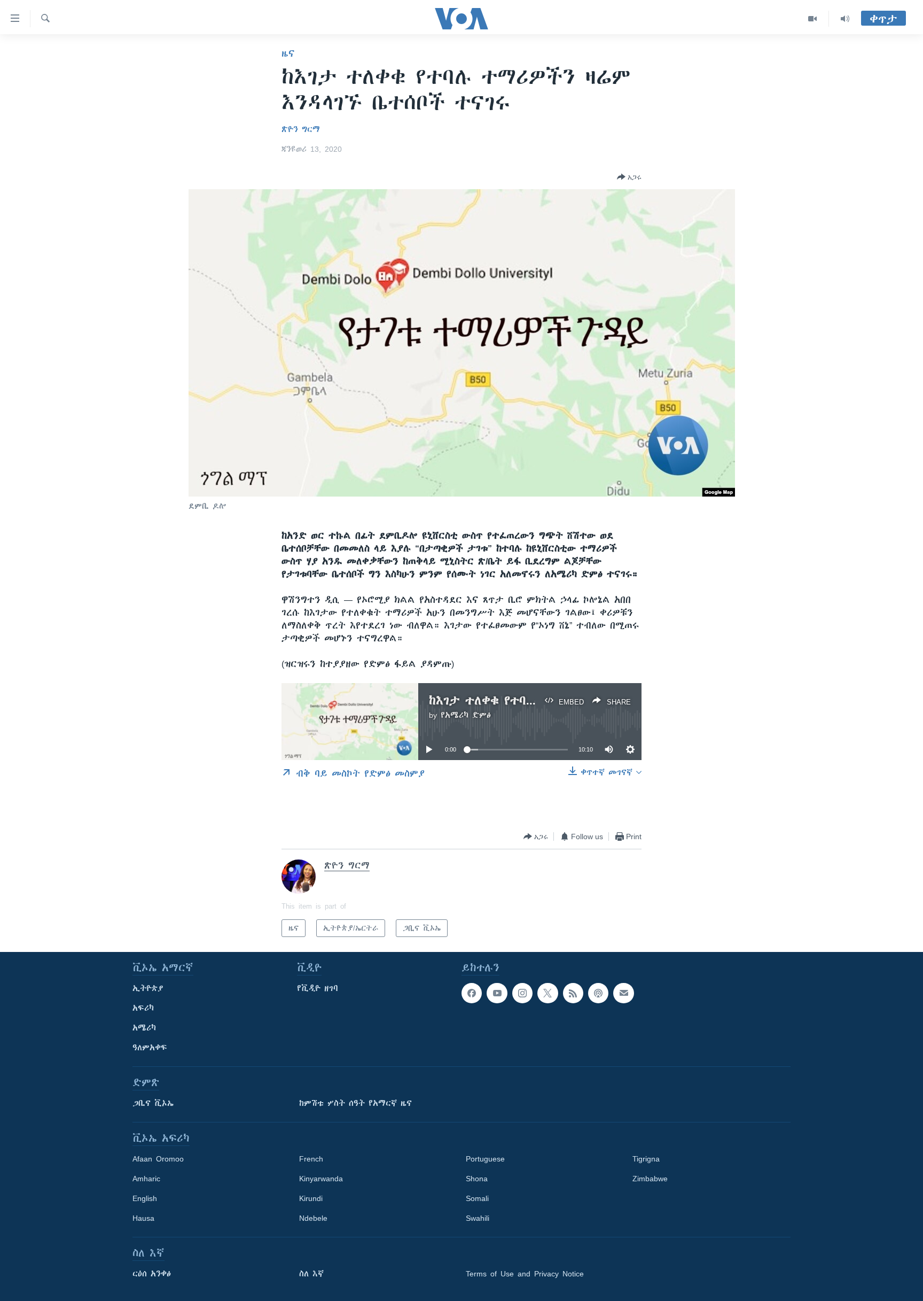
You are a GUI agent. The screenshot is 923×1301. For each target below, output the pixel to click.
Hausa (143, 1218)
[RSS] (573, 993)
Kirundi (311, 1198)
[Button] (629, 177)
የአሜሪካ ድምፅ (466, 715)
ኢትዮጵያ (147, 988)
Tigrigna (646, 1159)
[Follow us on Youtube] (497, 993)
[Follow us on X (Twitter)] (547, 993)
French (311, 1159)
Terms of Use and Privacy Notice (525, 1274)
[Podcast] (598, 993)
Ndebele (313, 1218)
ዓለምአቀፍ (149, 1047)
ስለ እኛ (311, 1274)
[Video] (812, 19)
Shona (477, 1178)
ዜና (288, 53)
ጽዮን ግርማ (300, 129)
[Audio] (845, 19)
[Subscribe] (623, 993)
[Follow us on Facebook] (472, 993)
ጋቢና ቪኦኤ (153, 1103)
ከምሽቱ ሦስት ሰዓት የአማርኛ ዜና (355, 1103)
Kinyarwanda (321, 1178)
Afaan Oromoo (158, 1159)
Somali (477, 1198)
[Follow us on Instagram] (522, 993)
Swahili (477, 1218)
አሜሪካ (144, 1028)
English (144, 1198)
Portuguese (485, 1159)
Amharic (146, 1178)
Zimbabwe (650, 1178)
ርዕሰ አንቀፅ (151, 1274)
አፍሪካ (143, 1008)
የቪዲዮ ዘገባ (317, 988)
